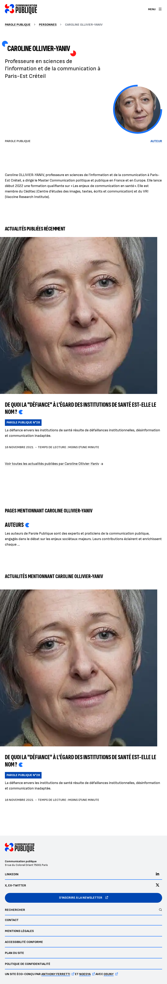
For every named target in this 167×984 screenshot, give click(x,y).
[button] (137, 109)
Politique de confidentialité (27, 964)
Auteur (156, 141)
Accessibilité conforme (24, 942)
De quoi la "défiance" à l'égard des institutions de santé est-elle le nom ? (80, 408)
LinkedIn (12, 874)
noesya (85, 974)
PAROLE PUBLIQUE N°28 (23, 422)
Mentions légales (19, 931)
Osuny (109, 974)
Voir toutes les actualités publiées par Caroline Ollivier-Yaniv (52, 464)
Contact (12, 920)
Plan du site (14, 953)
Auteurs (14, 525)
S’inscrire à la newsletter (80, 898)
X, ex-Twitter (15, 885)
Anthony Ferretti (55, 974)
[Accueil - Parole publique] (21, 9)
